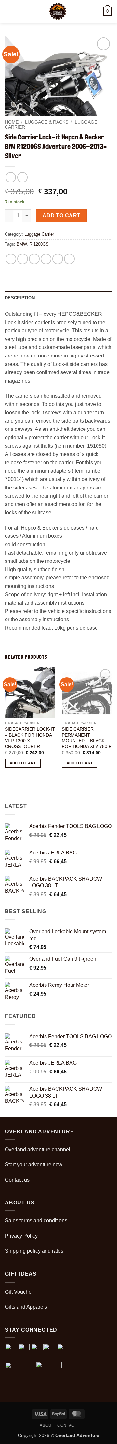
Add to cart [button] (23, 763)
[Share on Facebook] (22, 259)
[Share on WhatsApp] (11, 259)
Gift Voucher (19, 1292)
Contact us (17, 1180)
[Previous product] (22, 177)
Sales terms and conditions (36, 1220)
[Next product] (11, 177)
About (47, 1425)
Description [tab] (20, 297)
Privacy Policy (21, 1236)
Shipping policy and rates (34, 1251)
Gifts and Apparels (26, 1307)
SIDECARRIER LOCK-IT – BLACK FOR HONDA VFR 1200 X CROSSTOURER (30, 738)
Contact (67, 1425)
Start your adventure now (33, 1164)
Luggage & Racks (46, 122)
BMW (22, 244)
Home (12, 122)
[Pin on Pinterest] (57, 259)
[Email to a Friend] (46, 259)
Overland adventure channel (37, 1149)
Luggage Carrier (39, 234)
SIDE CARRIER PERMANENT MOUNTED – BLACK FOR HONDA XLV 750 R (87, 738)
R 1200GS (39, 244)
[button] (9, 11)
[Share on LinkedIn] (69, 259)
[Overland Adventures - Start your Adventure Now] (58, 11)
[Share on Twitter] (34, 259)
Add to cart (62, 215)
